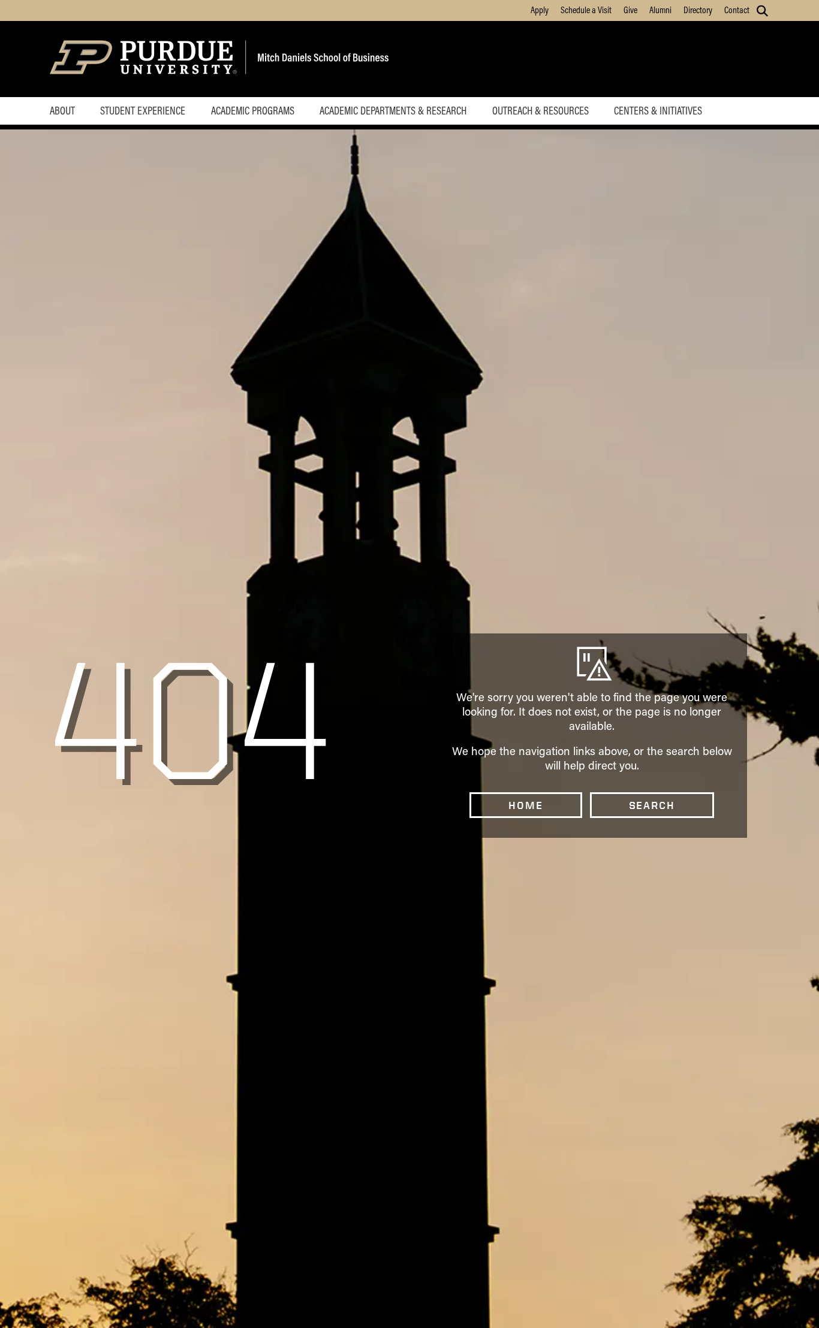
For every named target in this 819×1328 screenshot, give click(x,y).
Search (652, 805)
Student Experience (142, 110)
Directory (697, 10)
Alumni (660, 10)
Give (630, 10)
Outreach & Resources (540, 110)
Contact (736, 10)
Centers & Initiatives (658, 110)
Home (525, 805)
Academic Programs (252, 110)
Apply (540, 10)
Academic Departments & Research (393, 110)
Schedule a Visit (586, 10)
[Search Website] (762, 11)
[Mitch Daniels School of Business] (321, 59)
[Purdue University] (145, 59)
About (62, 110)
